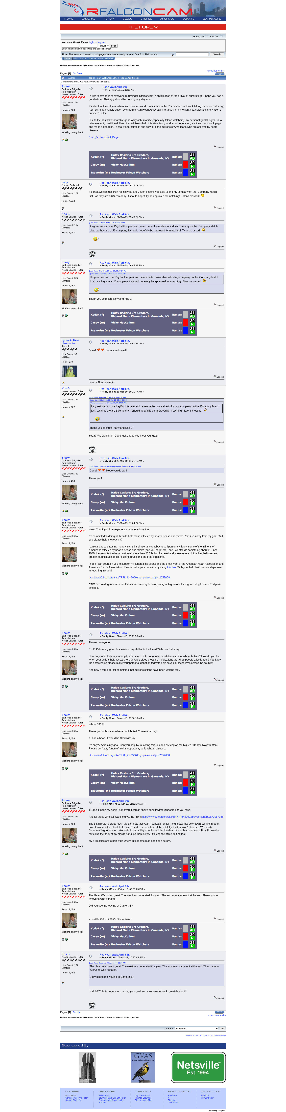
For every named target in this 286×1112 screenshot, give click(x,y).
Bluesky (171, 1100)
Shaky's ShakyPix (73, 1100)
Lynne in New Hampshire (70, 342)
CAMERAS (88, 19)
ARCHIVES (167, 19)
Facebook (172, 1095)
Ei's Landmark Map (143, 1100)
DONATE (188, 19)
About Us (205, 1095)
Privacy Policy (207, 1098)
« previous (211, 70)
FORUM (109, 19)
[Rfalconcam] (66, 140)
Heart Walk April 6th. (128, 65)
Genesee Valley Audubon (76, 1098)
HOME (68, 19)
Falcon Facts (104, 1095)
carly (65, 182)
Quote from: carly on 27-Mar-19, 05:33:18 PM (107, 223)
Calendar (92, 58)
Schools (102, 1102)
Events (111, 65)
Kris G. (66, 214)
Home (68, 58)
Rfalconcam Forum (71, 65)
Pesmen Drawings (143, 1098)
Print (220, 74)
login (91, 42)
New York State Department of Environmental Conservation (111, 1099)
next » (221, 70)
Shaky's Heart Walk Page (104, 137)
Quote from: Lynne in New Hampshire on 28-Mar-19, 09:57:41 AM (115, 466)
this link (171, 567)
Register (109, 58)
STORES (146, 19)
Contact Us (173, 1102)
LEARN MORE (212, 19)
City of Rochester (142, 1095)
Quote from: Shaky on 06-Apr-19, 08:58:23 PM (107, 963)
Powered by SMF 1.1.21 (194, 1035)
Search (82, 58)
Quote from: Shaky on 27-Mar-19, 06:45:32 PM (107, 397)
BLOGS (127, 19)
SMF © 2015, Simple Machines (215, 1035)
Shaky (66, 86)
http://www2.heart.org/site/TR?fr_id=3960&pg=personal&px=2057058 (129, 577)
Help (75, 58)
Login (100, 58)
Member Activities (94, 65)
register (101, 42)
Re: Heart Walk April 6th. (115, 182)
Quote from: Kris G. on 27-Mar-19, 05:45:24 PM (107, 271)
